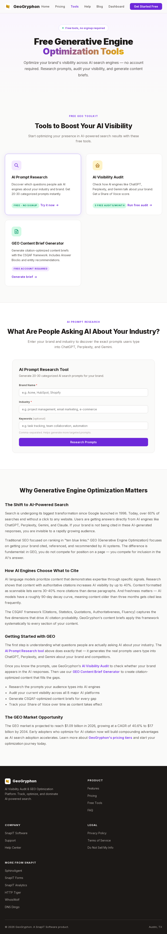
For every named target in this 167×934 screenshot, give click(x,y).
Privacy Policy (97, 833)
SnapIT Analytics (16, 885)
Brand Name (28, 385)
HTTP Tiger (13, 892)
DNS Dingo (12, 907)
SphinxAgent (13, 870)
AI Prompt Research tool (24, 651)
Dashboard (116, 6)
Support (10, 840)
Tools (75, 6)
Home (45, 6)
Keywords (32, 418)
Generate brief (22, 276)
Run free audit (137, 205)
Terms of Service (99, 840)
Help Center (13, 847)
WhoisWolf (12, 899)
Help (87, 6)
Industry (25, 401)
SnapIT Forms (14, 877)
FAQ (90, 810)
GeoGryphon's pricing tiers (110, 738)
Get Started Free (146, 6)
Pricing (60, 6)
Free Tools (95, 803)
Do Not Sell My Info (100, 847)
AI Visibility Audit (95, 666)
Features (93, 788)
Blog (100, 6)
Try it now (47, 205)
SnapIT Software (16, 833)
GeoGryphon (26, 6)
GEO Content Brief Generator (96, 672)
